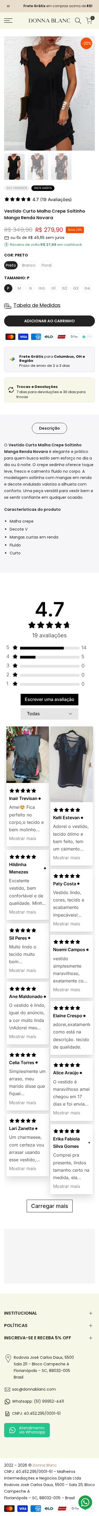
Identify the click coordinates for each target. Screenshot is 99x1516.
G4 (87, 288)
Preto (11, 265)
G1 (53, 288)
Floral (46, 265)
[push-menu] (8, 20)
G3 (75, 288)
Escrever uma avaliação (49, 699)
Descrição (49, 428)
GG (42, 288)
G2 (64, 288)
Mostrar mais (22, 838)
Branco (28, 265)
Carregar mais (49, 1206)
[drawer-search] (78, 21)
